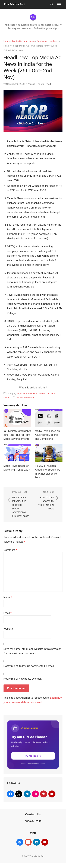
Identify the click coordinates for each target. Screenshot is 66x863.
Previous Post (20, 504)
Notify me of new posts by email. (23, 678)
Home (7, 41)
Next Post (46, 500)
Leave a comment (25, 397)
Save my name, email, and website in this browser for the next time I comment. (32, 651)
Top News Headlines (47, 41)
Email (8, 613)
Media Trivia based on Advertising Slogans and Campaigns (47, 434)
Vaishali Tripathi (36, 84)
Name (8, 597)
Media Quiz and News (23, 41)
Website (8, 628)
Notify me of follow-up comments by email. (29, 666)
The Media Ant (14, 4)
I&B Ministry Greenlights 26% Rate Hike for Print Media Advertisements (17, 434)
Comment (10, 549)
